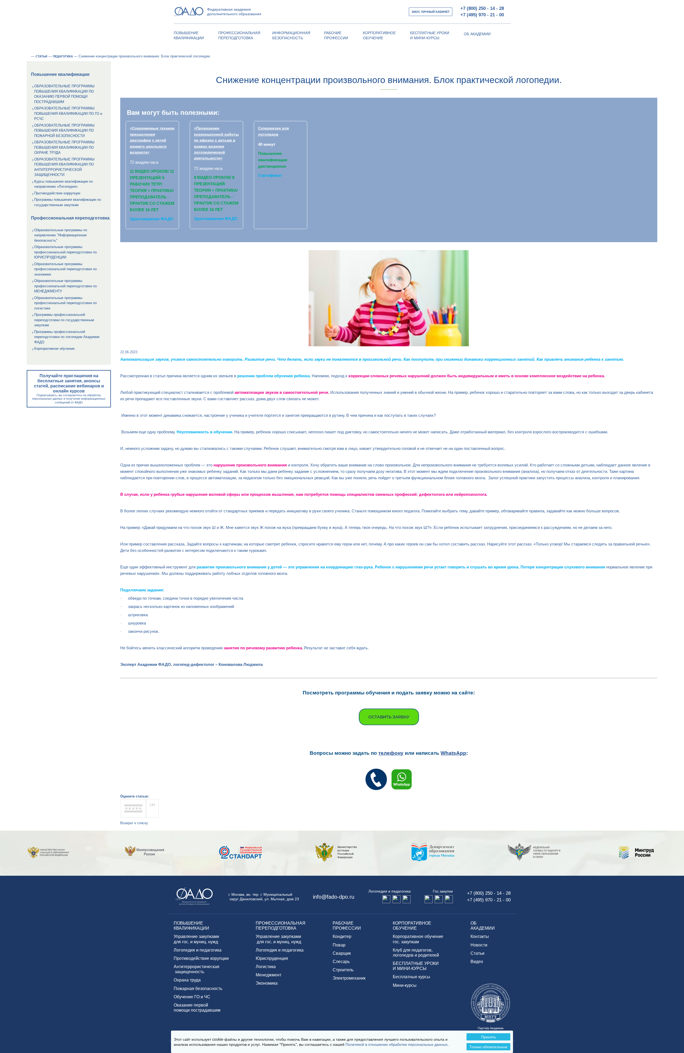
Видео (477, 961)
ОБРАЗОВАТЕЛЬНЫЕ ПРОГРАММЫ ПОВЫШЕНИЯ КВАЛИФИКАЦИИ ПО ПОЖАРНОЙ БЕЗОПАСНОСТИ (64, 130)
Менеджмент (268, 975)
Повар (339, 945)
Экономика (267, 983)
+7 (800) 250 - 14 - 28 (482, 8)
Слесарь (341, 961)
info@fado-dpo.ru (333, 897)
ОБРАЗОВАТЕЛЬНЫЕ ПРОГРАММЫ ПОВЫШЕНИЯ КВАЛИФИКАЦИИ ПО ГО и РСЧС (68, 113)
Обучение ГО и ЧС (192, 997)
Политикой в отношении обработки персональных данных (396, 1044)
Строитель (343, 970)
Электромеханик (349, 978)
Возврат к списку (134, 823)
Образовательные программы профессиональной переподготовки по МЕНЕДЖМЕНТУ (65, 286)
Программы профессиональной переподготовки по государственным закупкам (64, 320)
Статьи (477, 953)
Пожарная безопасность (198, 988)
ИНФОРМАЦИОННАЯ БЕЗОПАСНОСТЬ (291, 35)
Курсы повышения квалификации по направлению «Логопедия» (63, 184)
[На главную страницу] (28, 56)
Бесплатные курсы (411, 977)
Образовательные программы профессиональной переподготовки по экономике (65, 269)
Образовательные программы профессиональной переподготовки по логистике (65, 303)
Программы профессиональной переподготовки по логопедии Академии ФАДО (66, 337)
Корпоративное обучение (54, 349)
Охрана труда (187, 980)
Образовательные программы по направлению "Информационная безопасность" (60, 235)
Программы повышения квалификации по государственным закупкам (67, 202)
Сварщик (342, 953)
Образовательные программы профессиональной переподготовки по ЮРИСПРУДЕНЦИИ (65, 252)
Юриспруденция (272, 958)
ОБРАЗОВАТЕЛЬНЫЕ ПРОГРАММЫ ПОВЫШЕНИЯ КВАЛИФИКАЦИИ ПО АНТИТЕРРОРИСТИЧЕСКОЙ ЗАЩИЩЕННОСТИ (64, 167)
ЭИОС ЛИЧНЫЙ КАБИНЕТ (430, 11)
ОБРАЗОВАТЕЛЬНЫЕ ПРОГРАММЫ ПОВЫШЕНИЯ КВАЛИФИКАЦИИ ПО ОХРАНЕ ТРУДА (64, 147)
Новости (479, 945)
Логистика (266, 966)
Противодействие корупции (201, 958)
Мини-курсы (405, 985)
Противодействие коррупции (57, 193)
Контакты (480, 936)
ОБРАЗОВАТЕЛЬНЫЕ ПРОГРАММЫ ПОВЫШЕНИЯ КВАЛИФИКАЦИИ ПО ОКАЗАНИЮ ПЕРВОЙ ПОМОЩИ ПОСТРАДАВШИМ (64, 94)
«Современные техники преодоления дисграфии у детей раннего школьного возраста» (152, 140)
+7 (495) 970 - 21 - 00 (482, 14)
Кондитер (342, 936)
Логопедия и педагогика (197, 950)
